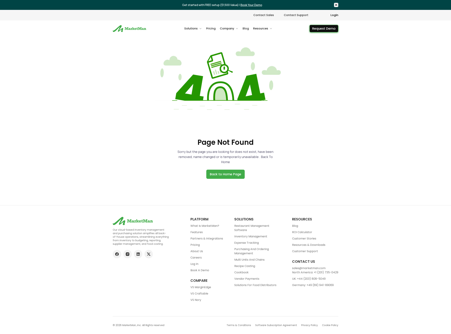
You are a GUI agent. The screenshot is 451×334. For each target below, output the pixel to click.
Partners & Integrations (206, 238)
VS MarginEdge (200, 287)
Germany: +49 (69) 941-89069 (313, 285)
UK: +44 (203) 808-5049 (309, 279)
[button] (193, 28)
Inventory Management (250, 236)
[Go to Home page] (130, 28)
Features (196, 232)
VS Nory (195, 300)
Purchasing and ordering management (251, 251)
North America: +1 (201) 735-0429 (315, 272)
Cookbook (241, 272)
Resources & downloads (308, 245)
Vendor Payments (246, 279)
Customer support (305, 251)
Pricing (195, 245)
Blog (295, 226)
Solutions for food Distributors (255, 285)
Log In (194, 264)
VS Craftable (199, 294)
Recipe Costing (244, 266)
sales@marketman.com (309, 268)
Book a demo (199, 270)
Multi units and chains (249, 260)
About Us (196, 251)
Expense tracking (246, 243)
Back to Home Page (225, 174)
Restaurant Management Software (251, 228)
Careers (196, 258)
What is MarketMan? (204, 226)
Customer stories (304, 238)
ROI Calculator (302, 232)
